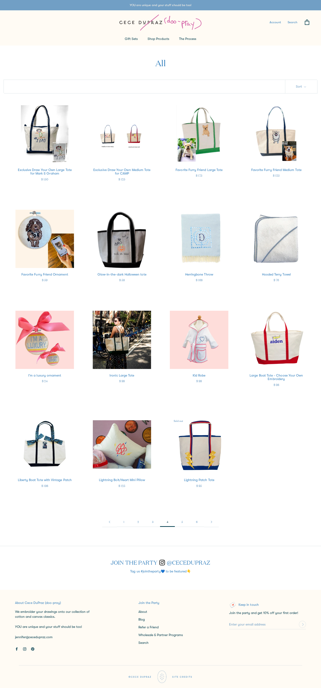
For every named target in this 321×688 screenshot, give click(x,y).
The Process (187, 39)
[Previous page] (109, 521)
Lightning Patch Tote (199, 480)
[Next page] (211, 521)
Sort (299, 86)
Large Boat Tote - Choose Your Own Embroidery (276, 377)
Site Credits (182, 677)
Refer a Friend (148, 627)
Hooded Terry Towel (276, 274)
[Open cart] (307, 22)
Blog (141, 619)
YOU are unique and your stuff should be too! (161, 5)
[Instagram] (24, 648)
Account (275, 22)
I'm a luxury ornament (44, 375)
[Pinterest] (32, 648)
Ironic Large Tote (122, 375)
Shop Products (158, 39)
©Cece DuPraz (140, 677)
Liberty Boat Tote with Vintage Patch (45, 480)
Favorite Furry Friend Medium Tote (276, 170)
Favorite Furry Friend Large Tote (199, 170)
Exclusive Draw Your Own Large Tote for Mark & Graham (45, 171)
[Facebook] (16, 648)
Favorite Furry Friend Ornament (44, 274)
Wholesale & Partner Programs (160, 635)
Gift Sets (131, 39)
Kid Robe (199, 375)
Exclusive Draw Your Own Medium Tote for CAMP (121, 171)
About (142, 612)
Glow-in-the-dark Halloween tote (122, 274)
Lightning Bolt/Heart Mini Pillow (122, 480)
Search (292, 22)
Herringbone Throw (199, 274)
